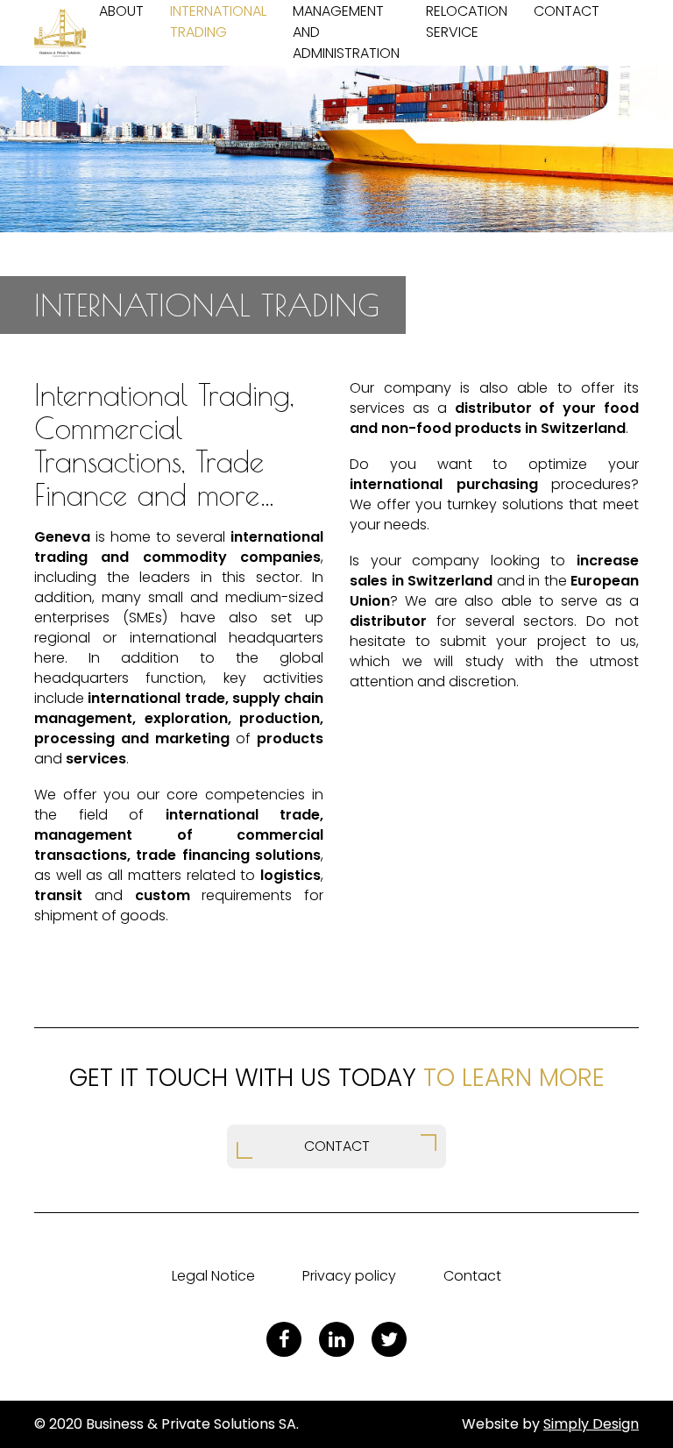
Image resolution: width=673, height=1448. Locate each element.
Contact (472, 1276)
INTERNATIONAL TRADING (218, 21)
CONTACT (566, 11)
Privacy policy (349, 1276)
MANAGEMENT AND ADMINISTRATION (346, 32)
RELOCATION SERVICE (466, 21)
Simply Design (591, 1424)
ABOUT (121, 11)
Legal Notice (213, 1276)
